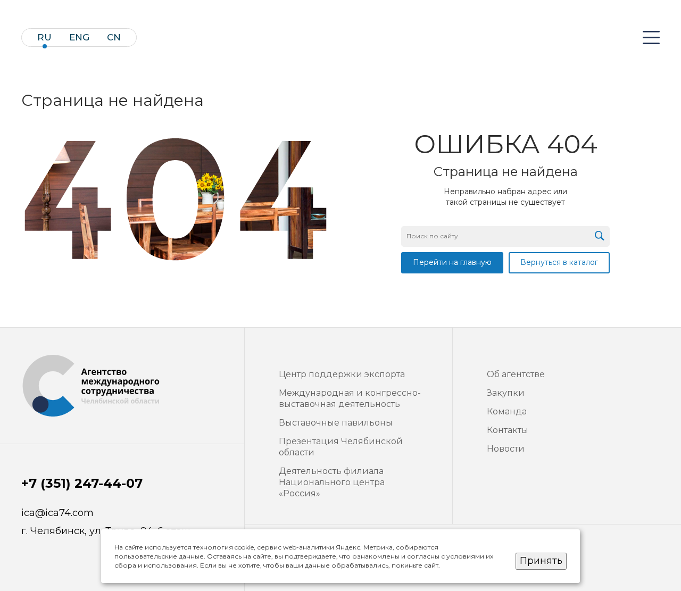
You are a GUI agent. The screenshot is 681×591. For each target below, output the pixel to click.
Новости (506, 449)
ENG (79, 37)
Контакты (507, 430)
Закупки (506, 393)
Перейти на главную (452, 262)
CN (114, 37)
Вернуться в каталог (559, 262)
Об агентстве (516, 374)
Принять (541, 561)
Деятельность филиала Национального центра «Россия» (332, 482)
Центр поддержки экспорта (342, 374)
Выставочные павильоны (336, 423)
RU (44, 37)
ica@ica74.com (57, 513)
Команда (507, 411)
